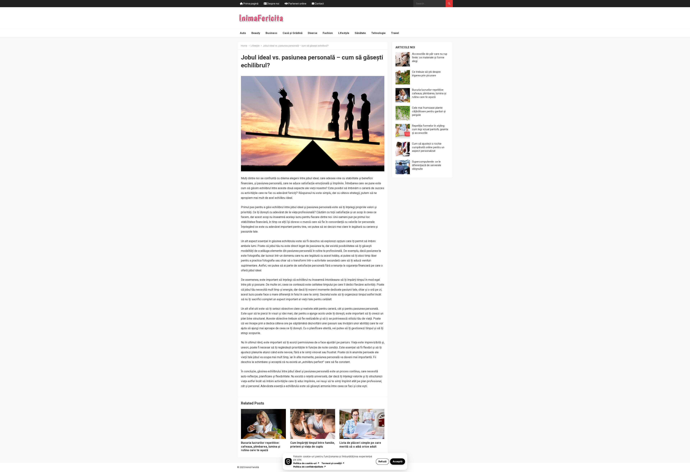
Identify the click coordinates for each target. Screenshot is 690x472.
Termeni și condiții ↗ (332, 463)
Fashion (328, 33)
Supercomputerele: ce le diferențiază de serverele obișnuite (426, 165)
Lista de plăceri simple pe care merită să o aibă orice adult (360, 444)
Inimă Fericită (252, 467)
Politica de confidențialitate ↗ (309, 466)
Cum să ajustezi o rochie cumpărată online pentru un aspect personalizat (428, 147)
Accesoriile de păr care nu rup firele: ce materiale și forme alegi (429, 57)
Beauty (255, 33)
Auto (243, 33)
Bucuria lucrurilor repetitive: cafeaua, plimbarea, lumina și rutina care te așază (260, 446)
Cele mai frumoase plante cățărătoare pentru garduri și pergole (429, 111)
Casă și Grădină (292, 33)
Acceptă (397, 461)
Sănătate (360, 33)
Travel (395, 33)
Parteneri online (297, 3)
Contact (319, 3)
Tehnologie (378, 33)
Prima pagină (250, 3)
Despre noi (273, 3)
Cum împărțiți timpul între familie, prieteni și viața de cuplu (312, 444)
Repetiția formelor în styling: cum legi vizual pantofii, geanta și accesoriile (430, 129)
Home (244, 45)
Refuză (382, 461)
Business (271, 33)
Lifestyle (343, 33)
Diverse (312, 33)
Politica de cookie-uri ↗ (306, 463)
